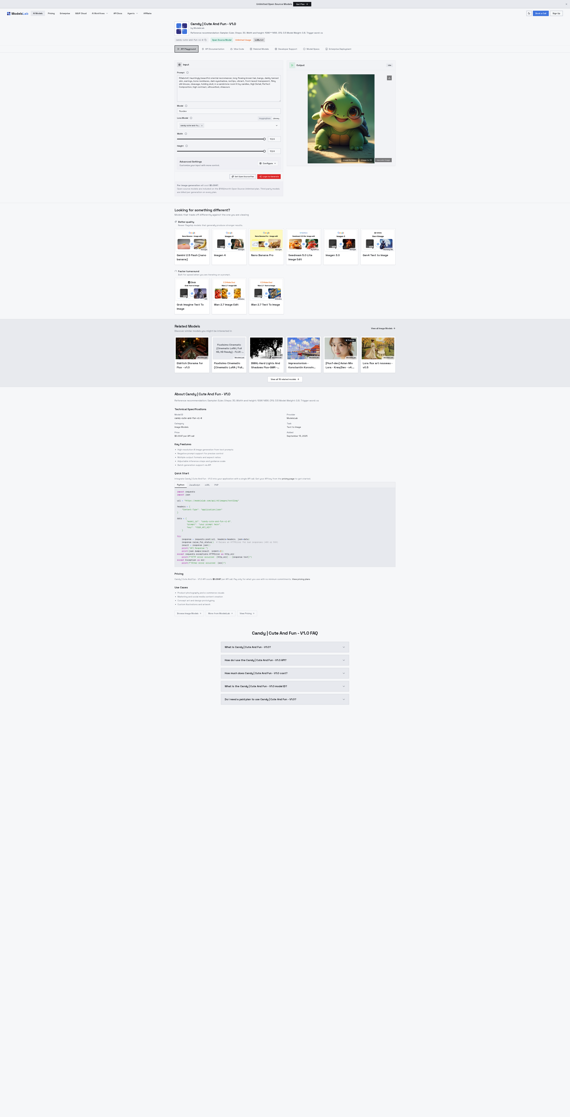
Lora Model (182, 118)
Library (276, 118)
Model (180, 105)
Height (180, 146)
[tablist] (264, 49)
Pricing (51, 13)
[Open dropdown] (276, 125)
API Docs (118, 13)
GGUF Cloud (81, 13)
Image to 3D (366, 160)
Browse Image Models (187, 613)
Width (180, 133)
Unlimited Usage (243, 40)
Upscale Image (383, 160)
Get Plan (300, 4)
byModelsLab (197, 28)
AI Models (38, 13)
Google (204, 249)
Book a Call (540, 13)
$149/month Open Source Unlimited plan (239, 188)
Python (180, 484)
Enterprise (65, 13)
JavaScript (194, 485)
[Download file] (389, 78)
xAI (206, 299)
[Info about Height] (186, 146)
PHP (216, 485)
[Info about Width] (186, 133)
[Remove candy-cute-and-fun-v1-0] (202, 125)
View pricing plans (301, 579)
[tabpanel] (285, 384)
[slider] (264, 139)
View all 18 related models (283, 379)
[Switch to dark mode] (529, 13)
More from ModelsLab (219, 613)
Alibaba (241, 299)
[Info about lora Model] (191, 118)
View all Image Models (381, 328)
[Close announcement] (566, 4)
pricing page (288, 478)
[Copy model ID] (205, 40)
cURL (207, 485)
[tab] (186, 49)
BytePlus (315, 249)
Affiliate (147, 13)
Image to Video (349, 160)
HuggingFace (264, 118)
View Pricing (246, 613)
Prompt (181, 72)
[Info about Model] (186, 106)
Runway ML (388, 249)
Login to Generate (271, 176)
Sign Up (556, 13)
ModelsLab (202, 357)
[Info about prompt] (187, 72)
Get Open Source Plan (244, 176)
